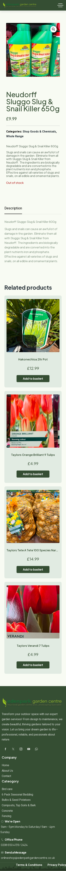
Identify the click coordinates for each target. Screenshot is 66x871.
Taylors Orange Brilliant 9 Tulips (33, 455)
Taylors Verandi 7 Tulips (33, 645)
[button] (53, 29)
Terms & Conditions (29, 865)
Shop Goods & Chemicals (39, 131)
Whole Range (15, 136)
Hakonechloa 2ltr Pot (33, 359)
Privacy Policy (57, 865)
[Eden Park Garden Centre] (20, 5)
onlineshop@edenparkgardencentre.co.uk (28, 858)
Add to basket (33, 378)
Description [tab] (13, 208)
